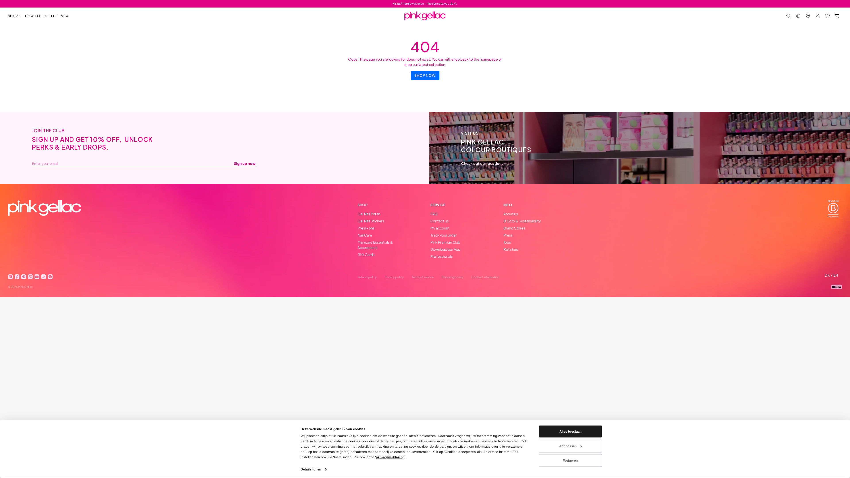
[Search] (788, 16)
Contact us (439, 221)
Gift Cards (366, 254)
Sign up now (244, 164)
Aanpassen (568, 446)
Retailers (510, 249)
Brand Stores (514, 228)
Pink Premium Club (445, 242)
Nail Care (364, 235)
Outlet (50, 16)
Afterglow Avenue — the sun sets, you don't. (425, 3)
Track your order (443, 235)
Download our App (445, 249)
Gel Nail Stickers (370, 221)
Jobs (507, 242)
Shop (13, 16)
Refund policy (367, 277)
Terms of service (423, 277)
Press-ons (366, 228)
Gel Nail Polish (368, 214)
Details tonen (311, 469)
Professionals (441, 256)
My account (440, 228)
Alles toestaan (570, 431)
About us (510, 214)
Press (508, 235)
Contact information (485, 277)
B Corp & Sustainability (522, 221)
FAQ (434, 214)
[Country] (798, 16)
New (65, 16)
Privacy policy (394, 277)
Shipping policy (452, 277)
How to (32, 16)
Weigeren (570, 460)
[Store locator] (808, 16)
